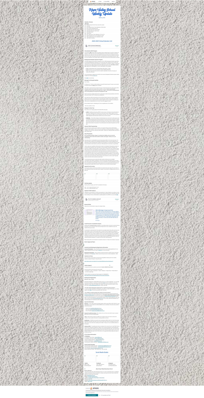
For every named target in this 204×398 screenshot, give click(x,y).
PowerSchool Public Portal (89, 294)
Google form (95, 75)
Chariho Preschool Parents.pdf (110, 296)
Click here (100, 250)
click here (93, 253)
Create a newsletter (92, 395)
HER (104, 282)
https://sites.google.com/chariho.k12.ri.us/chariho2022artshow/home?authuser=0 (98, 261)
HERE (87, 78)
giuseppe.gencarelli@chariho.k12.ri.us (97, 310)
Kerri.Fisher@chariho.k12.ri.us (95, 285)
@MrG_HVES (90, 381)
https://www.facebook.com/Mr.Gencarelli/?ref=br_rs (98, 380)
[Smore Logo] (93, 1)
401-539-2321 (89, 378)
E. (91, 290)
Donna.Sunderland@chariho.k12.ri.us (96, 309)
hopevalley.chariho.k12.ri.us (92, 376)
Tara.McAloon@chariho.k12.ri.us (95, 308)
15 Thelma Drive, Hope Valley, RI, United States (96, 377)
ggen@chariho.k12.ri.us (91, 375)
